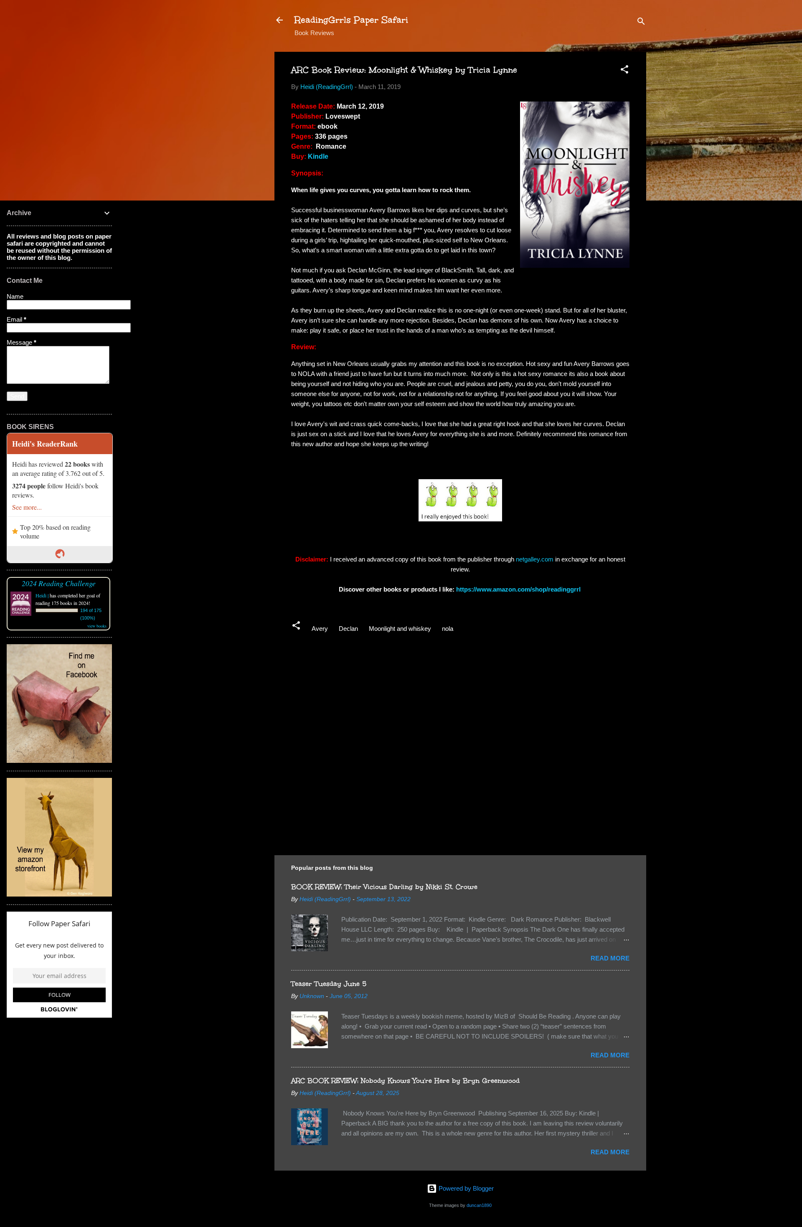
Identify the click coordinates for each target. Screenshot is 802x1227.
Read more (610, 958)
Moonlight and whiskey (400, 628)
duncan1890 (479, 1205)
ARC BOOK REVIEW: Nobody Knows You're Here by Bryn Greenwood (405, 1080)
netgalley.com (534, 559)
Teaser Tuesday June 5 (328, 983)
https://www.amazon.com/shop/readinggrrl (519, 589)
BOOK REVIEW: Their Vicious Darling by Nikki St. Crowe (384, 886)
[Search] (641, 23)
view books (97, 626)
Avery (320, 628)
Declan (348, 628)
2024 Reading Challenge (59, 583)
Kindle (318, 156)
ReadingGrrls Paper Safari (351, 20)
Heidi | (42, 595)
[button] (624, 70)
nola (447, 628)
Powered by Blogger (465, 1188)
